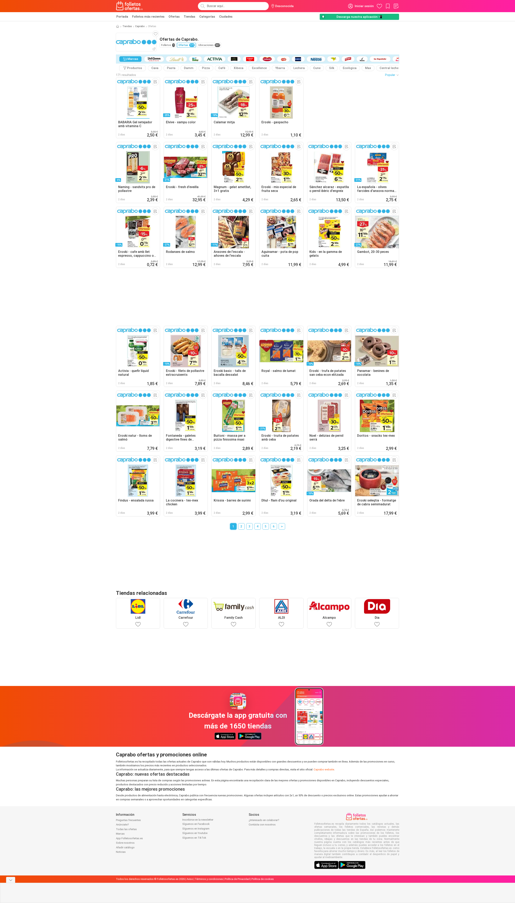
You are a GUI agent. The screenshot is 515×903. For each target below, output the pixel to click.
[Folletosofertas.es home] (129, 6)
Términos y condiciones (209, 879)
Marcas (120, 833)
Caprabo (140, 26)
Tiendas (189, 16)
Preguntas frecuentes (128, 820)
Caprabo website (324, 769)
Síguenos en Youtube (194, 833)
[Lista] (396, 6)
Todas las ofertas (126, 829)
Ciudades (226, 16)
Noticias (121, 851)
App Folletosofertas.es (129, 838)
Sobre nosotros (125, 842)
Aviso (190, 879)
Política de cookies (263, 879)
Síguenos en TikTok (194, 837)
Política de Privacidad (237, 879)
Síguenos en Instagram (195, 828)
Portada (122, 16)
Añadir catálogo (125, 847)
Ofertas (174, 16)
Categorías (207, 16)
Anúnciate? (122, 824)
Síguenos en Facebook (196, 823)
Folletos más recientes (148, 16)
